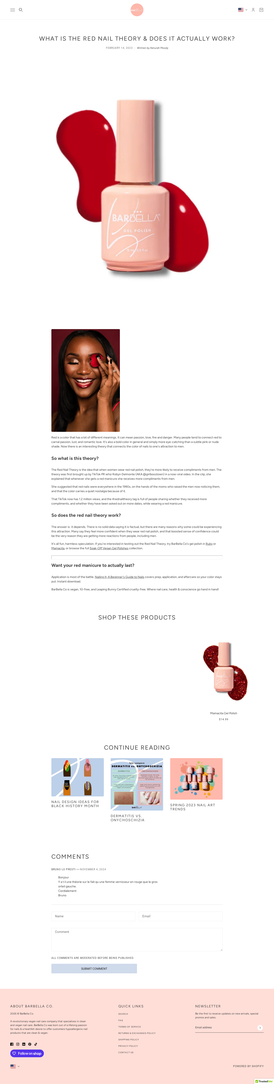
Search (123, 1014)
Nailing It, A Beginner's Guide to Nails (119, 577)
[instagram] (18, 1044)
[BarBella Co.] (137, 9)
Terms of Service (129, 1027)
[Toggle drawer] (12, 10)
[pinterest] (30, 1044)
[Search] (20, 9)
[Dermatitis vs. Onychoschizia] (137, 784)
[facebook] (12, 1044)
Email (146, 915)
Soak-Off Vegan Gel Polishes (109, 548)
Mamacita (57, 548)
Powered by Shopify (248, 1066)
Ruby (209, 544)
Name (59, 915)
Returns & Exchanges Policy (137, 1033)
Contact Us (126, 1052)
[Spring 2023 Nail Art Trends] (196, 779)
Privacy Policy (128, 1046)
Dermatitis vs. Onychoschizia (128, 818)
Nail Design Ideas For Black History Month (75, 804)
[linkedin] (24, 1044)
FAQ (120, 1020)
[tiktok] (36, 1044)
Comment (62, 932)
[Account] (253, 9)
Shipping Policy (128, 1039)
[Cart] (261, 9)
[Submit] (260, 1028)
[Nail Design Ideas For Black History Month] (77, 777)
